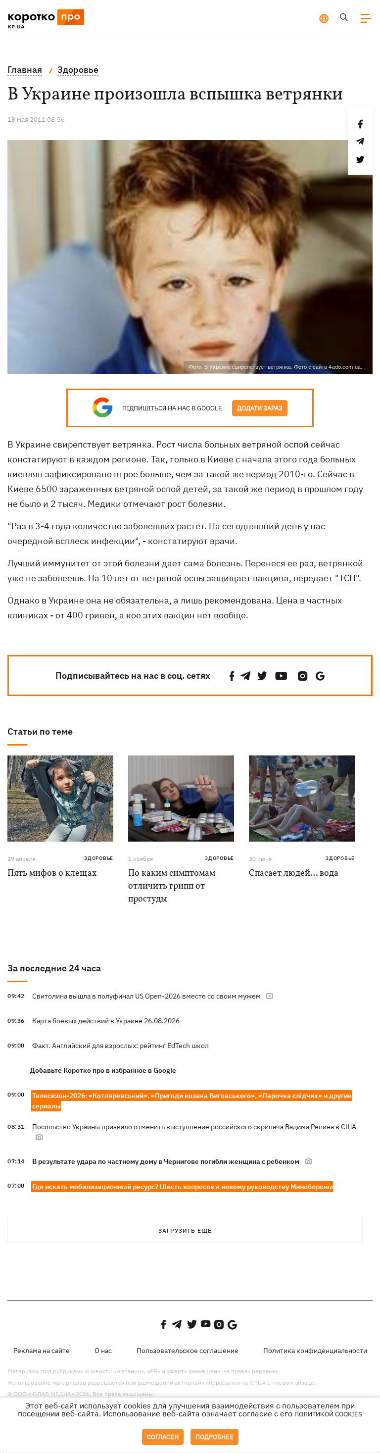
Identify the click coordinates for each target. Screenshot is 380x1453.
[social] (232, 676)
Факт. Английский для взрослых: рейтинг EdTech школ (120, 1045)
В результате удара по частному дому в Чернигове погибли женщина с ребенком (165, 1161)
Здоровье (98, 858)
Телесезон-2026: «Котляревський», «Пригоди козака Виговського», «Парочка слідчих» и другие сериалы (192, 1100)
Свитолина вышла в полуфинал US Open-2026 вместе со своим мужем (146, 996)
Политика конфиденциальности (315, 1350)
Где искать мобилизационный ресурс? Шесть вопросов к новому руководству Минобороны (182, 1186)
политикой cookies (328, 1414)
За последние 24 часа (54, 968)
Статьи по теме (40, 731)
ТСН (347, 578)
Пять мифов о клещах (51, 873)
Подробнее (214, 1437)
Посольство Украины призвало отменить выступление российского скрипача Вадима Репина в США (194, 1126)
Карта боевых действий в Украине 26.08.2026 (106, 1020)
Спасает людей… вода (293, 873)
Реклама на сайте (41, 1350)
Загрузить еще (185, 1230)
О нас (103, 1350)
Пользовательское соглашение (187, 1350)
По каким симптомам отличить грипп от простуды (171, 886)
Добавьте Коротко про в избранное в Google (103, 1070)
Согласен (163, 1437)
